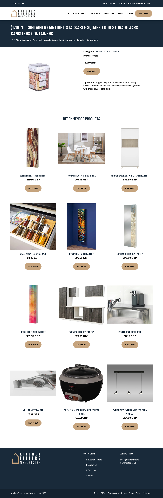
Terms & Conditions (117, 493)
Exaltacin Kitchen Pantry (130, 253)
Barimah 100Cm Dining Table (81, 175)
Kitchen (99, 51)
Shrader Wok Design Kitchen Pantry (130, 175)
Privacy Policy (135, 493)
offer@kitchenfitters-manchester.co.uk (134, 3)
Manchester (111, 3)
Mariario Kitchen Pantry (81, 332)
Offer (90, 475)
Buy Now (92, 71)
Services (92, 470)
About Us (109, 13)
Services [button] (93, 13)
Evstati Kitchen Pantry (81, 253)
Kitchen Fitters (77, 13)
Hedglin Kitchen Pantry (33, 332)
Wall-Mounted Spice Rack (33, 253)
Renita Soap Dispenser (129, 332)
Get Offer (143, 13)
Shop (130, 13)
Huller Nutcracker (33, 410)
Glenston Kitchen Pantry (33, 175)
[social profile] (23, 3)
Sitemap (147, 493)
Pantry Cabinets (111, 51)
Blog (121, 13)
